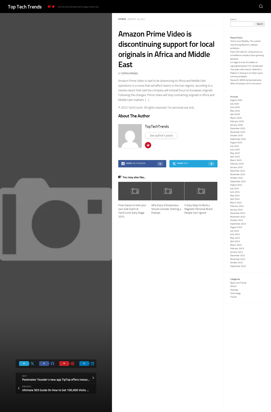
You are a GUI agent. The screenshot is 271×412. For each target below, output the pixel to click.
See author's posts (161, 135)
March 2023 (236, 245)
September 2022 (238, 266)
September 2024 (238, 181)
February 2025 (237, 163)
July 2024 (234, 188)
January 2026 (236, 125)
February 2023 (237, 248)
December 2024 (237, 170)
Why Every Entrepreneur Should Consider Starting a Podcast (166, 209)
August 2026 (236, 100)
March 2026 (236, 118)
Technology (235, 293)
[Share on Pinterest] (66, 364)
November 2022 (237, 259)
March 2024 (236, 202)
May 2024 (235, 195)
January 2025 (236, 167)
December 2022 (237, 255)
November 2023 (237, 216)
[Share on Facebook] (46, 364)
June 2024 (235, 192)
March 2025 (236, 160)
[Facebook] (49, 6)
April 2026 (235, 114)
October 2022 (236, 262)
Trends (233, 297)
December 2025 (237, 128)
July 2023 (234, 231)
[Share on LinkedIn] (86, 364)
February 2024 (237, 206)
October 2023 (236, 220)
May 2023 (235, 238)
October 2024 (236, 178)
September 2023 (238, 223)
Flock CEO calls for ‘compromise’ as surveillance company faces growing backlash (247, 55)
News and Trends (238, 282)
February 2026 (237, 121)
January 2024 (236, 209)
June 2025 (235, 149)
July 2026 (234, 103)
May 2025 (235, 153)
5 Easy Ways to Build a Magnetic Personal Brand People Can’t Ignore (198, 209)
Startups (234, 290)
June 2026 (235, 107)
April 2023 (235, 241)
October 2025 (236, 135)
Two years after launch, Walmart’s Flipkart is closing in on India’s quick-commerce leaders (247, 73)
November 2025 (237, 132)
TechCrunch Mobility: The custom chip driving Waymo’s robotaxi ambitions (245, 45)
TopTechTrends (129, 73)
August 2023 (236, 227)
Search (233, 19)
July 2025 (234, 146)
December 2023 (237, 213)
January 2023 (236, 252)
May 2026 (235, 111)
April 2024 (235, 199)
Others (122, 19)
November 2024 (237, 174)
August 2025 (236, 142)
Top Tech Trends (25, 7)
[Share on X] (26, 364)
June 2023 (235, 234)
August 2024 (236, 185)
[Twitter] (53, 6)
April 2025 (235, 156)
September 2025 (238, 139)
